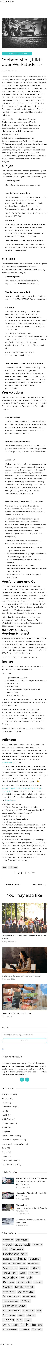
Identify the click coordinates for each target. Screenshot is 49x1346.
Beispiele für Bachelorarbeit (14, 1263)
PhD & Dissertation (10, 1136)
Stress (39, 1310)
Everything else (8, 1107)
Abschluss (21, 1239)
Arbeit (5, 1249)
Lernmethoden (8, 1123)
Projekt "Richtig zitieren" (12, 1140)
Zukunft (37, 1329)
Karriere (8, 1282)
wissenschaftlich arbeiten (22, 1325)
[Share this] (15, 873)
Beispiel (34, 1258)
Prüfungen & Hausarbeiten (13, 1144)
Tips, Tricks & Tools (9, 1165)
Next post (38, 885)
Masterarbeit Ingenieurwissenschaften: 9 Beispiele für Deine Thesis (31, 1208)
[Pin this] (26, 873)
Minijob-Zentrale (8, 788)
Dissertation (24, 1268)
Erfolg (35, 1268)
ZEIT (11, 791)
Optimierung (25, 1291)
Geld (22, 1272)
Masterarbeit (24, 1287)
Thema (30, 1315)
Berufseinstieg (33, 1263)
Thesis (4, 1156)
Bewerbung (10, 1268)
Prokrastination (29, 1296)
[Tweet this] (19, 873)
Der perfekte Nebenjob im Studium (16, 1013)
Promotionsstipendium (10, 1301)
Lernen (38, 1282)
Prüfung (25, 1301)
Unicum (5, 791)
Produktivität (11, 1296)
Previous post (13, 885)
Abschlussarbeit (16, 1244)
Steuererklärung (8, 762)
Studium (9, 1315)
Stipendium (28, 1311)
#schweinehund (8, 1240)
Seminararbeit (11, 1310)
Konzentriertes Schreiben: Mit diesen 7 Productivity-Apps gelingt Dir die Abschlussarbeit (31, 1181)
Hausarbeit (10, 1277)
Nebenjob (13, 867)
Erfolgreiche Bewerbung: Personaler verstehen (21, 976)
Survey (4, 1152)
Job (4, 867)
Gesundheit (34, 1273)
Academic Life (13, 53)
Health (4, 1115)
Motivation (8, 1291)
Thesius (19, 1320)
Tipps (28, 1320)
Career (24, 53)
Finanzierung (10, 1273)
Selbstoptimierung (14, 1305)
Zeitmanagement (10, 1329)
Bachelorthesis (14, 1258)
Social (4, 1148)
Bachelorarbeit (15, 1254)
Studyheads (10, 800)
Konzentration (24, 1282)
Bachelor (5, 1098)
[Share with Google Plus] (22, 873)
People (5, 1132)
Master (5, 1127)
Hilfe (22, 1277)
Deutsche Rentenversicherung (29, 788)
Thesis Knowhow (9, 1160)
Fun (3, 1111)
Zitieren (24, 1329)
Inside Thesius (7, 1119)
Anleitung (38, 1244)
